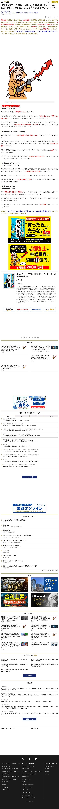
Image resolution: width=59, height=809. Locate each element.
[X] (23, 759)
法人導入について (6, 789)
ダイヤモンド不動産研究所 (28, 784)
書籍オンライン (25, 776)
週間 (36, 416)
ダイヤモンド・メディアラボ (28, 797)
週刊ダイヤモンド (26, 768)
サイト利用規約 (5, 774)
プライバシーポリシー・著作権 (9, 779)
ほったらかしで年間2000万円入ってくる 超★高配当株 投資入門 (23, 12)
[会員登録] (55, 2)
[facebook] (29, 759)
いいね (51, 416)
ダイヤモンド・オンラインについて (11, 763)
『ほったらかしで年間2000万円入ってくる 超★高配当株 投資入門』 (36, 31)
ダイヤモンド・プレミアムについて (10, 768)
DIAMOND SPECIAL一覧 (8, 728)
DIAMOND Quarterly (27, 787)
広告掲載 (4, 784)
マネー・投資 (4, 12)
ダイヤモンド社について (51, 763)
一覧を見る (29, 676)
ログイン (48, 1)
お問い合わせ (5, 787)
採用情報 (47, 771)
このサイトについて (6, 766)
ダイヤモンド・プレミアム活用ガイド (10, 771)
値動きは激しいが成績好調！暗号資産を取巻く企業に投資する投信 (44, 665)
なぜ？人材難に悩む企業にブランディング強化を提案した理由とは (14, 670)
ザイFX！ (24, 782)
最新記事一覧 (29, 719)
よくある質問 (5, 782)
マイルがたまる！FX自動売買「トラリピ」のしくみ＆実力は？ (14, 660)
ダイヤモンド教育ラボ (27, 795)
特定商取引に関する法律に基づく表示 (10, 776)
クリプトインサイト (26, 792)
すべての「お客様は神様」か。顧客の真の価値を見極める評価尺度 (44, 660)
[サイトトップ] (6, 2)
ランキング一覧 (29, 477)
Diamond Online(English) (28, 766)
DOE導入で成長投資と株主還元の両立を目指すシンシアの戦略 (14, 665)
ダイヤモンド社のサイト (28, 763)
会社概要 (47, 768)
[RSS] (36, 759)
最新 (8, 416)
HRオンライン (25, 789)
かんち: (5, 11)
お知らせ (47, 774)
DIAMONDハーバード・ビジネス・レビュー (32, 771)
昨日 (22, 416)
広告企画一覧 (34, 728)
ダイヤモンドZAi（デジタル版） (29, 774)
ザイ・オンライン (26, 779)
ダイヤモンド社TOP (49, 766)
